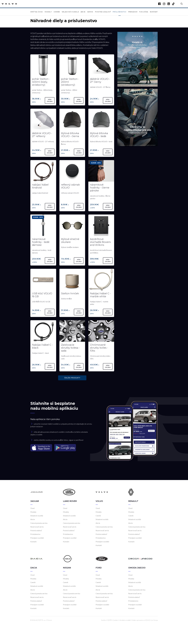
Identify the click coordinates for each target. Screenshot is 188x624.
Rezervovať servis (37, 527)
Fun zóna (143, 12)
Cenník (57, 12)
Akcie (83, 12)
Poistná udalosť (103, 12)
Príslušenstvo (119, 12)
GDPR (109, 620)
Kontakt (154, 12)
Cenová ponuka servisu (38, 523)
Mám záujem (49, 100)
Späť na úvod (36, 12)
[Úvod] (36, 492)
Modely (48, 12)
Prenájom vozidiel (37, 538)
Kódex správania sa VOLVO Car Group (145, 620)
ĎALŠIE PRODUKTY (72, 378)
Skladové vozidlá (70, 12)
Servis (90, 12)
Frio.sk (49, 620)
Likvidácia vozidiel (125, 620)
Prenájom (133, 12)
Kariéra (103, 620)
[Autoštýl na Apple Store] (41, 448)
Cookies (115, 620)
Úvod (32, 508)
